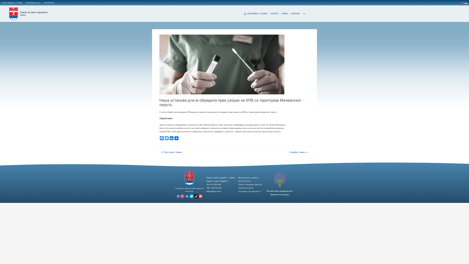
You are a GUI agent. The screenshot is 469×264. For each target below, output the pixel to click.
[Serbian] (466, 2)
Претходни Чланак (171, 152)
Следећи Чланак (298, 152)
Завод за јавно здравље (34, 12)
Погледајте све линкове (249, 191)
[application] (268, 13)
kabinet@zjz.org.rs (33, 3)
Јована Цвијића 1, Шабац (12, 3)
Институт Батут (244, 181)
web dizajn (189, 191)
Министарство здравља (248, 178)
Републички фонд (245, 188)
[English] (463, 2)
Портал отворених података (250, 184)
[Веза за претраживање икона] (304, 14)
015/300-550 (49, 3)
